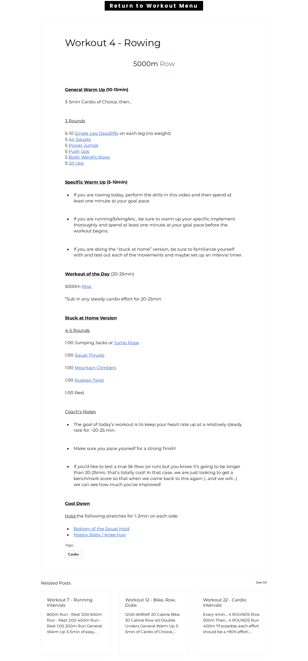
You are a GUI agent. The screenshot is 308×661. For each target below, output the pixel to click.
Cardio (73, 554)
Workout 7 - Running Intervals (69, 602)
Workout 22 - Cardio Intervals (224, 602)
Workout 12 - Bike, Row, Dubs (150, 602)
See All (261, 582)
